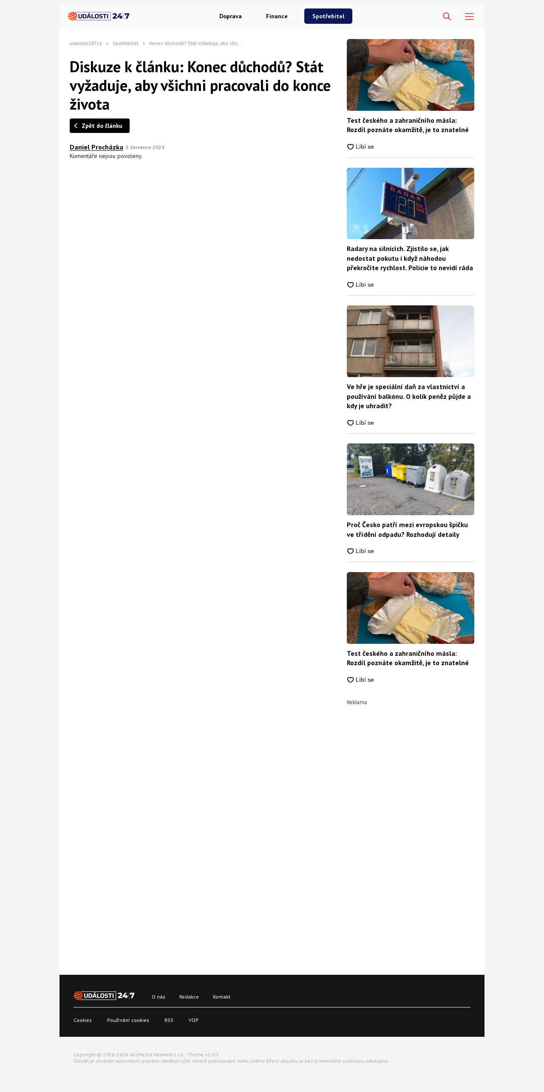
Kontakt (221, 996)
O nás (158, 996)
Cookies (83, 1020)
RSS (168, 1020)
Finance (277, 16)
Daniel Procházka (96, 147)
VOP (193, 1020)
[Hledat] (447, 17)
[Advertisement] (410, 832)
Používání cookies (128, 1020)
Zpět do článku (102, 126)
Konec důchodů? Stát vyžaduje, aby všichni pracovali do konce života (226, 43)
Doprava (230, 16)
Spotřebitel (328, 16)
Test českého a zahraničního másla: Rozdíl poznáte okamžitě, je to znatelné (408, 125)
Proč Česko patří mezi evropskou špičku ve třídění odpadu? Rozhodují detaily (407, 529)
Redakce (189, 996)
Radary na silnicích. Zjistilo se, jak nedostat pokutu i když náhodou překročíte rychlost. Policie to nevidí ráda (410, 258)
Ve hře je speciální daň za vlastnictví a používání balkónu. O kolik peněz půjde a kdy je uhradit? (409, 396)
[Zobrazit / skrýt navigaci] (469, 17)
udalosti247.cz (86, 43)
